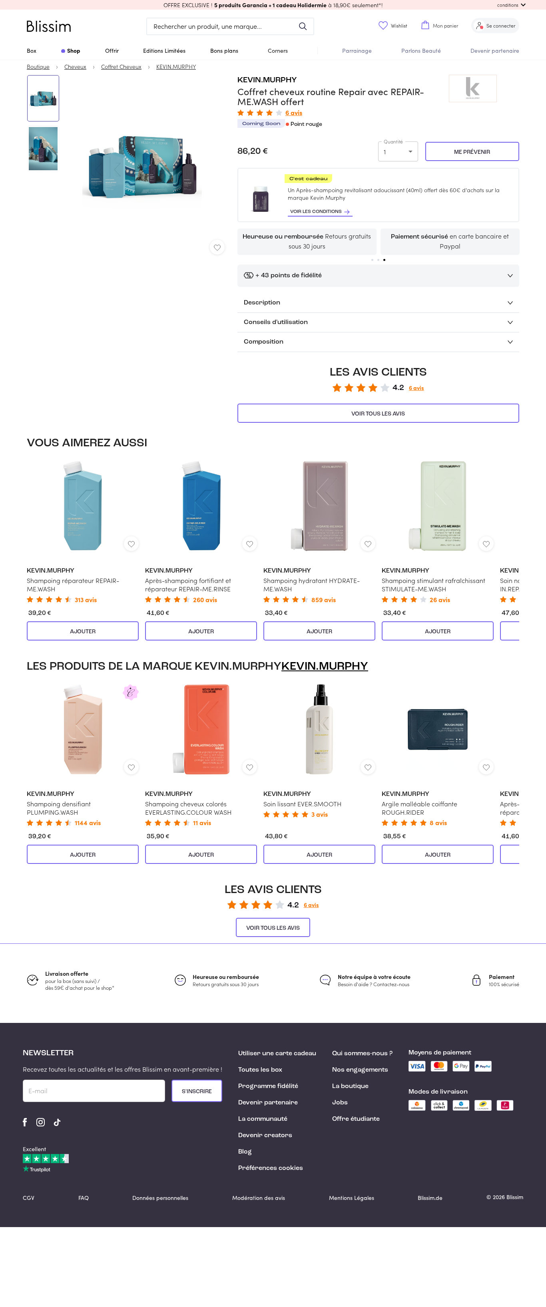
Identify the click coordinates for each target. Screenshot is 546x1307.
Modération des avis (258, 1198)
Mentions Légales (351, 1198)
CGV (28, 1198)
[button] (273, 5)
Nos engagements (360, 1070)
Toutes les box (260, 1070)
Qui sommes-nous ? (362, 1053)
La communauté (262, 1119)
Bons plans (224, 50)
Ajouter (83, 632)
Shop (73, 50)
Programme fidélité (268, 1086)
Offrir (112, 50)
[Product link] (83, 532)
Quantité (393, 141)
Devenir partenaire (494, 50)
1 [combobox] (385, 151)
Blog (245, 1152)
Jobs (340, 1103)
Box (31, 50)
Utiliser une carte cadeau (277, 1053)
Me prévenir (472, 152)
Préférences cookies (270, 1168)
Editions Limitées (164, 50)
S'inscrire (197, 1091)
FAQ (83, 1198)
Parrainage (357, 50)
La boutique (350, 1086)
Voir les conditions (316, 211)
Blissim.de (430, 1198)
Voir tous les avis (378, 414)
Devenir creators (265, 1135)
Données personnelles (160, 1198)
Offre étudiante (356, 1119)
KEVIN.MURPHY (267, 80)
